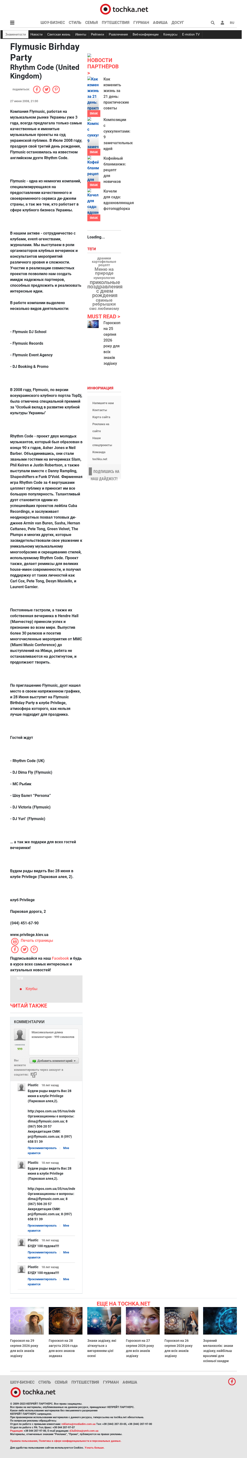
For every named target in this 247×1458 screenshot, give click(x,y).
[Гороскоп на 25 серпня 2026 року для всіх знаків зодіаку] (93, 324)
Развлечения (118, 34)
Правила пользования (23, 1441)
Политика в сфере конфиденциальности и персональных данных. (80, 1441)
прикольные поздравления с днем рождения (105, 289)
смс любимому (104, 308)
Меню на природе (104, 271)
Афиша (160, 22)
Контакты (99, 410)
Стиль (75, 22)
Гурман (141, 22)
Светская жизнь (58, 34)
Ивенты (80, 34)
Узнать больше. (94, 1447)
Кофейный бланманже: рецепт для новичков (114, 170)
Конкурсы (170, 34)
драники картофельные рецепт (104, 262)
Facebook (60, 958)
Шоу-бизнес (53, 22)
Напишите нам (103, 403)
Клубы (31, 988)
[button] (222, 23)
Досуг (178, 22)
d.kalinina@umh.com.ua (83, 1430)
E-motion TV (191, 34)
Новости (36, 34)
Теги (92, 249)
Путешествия (116, 22)
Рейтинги (97, 34)
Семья (91, 22)
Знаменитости (15, 34)
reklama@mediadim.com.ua (79, 1424)
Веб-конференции (145, 34)
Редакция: (16, 1430)
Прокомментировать (42, 1148)
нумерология (104, 278)
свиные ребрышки (104, 302)
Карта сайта (101, 417)
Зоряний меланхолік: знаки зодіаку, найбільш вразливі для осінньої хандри (218, 1351)
